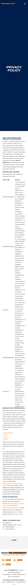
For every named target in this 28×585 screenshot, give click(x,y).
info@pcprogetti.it (18, 514)
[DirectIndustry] (3, 564)
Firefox (6, 435)
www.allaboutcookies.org (12, 503)
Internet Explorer (8, 433)
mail (14, 584)
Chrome (6, 439)
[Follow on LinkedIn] (15, 560)
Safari (5, 437)
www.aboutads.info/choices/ (12, 507)
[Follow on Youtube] (3, 560)
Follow (8, 560)
